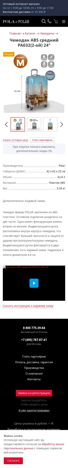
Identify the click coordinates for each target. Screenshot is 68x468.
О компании (34, 373)
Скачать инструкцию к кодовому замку (28, 306)
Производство (34, 368)
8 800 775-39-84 (34, 328)
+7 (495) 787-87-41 (34, 340)
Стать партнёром (42, 140)
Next (61, 124)
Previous (6, 124)
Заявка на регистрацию (34, 393)
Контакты (34, 379)
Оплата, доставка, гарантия (34, 362)
